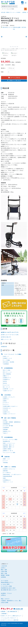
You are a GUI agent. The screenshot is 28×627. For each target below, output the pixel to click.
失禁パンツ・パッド (8, 481)
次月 (24, 487)
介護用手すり (7, 379)
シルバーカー (7, 385)
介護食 (5, 420)
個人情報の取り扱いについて (9, 589)
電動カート (6, 375)
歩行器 (5, 383)
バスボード (6, 402)
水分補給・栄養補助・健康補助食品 (12, 422)
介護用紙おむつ (7, 480)
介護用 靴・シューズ (8, 388)
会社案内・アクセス (6, 593)
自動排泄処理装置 (8, 476)
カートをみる (4, 580)
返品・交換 (4, 573)
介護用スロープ (7, 377)
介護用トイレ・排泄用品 (10, 466)
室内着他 (6, 462)
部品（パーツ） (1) (6, 339)
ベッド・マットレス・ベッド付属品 (12, 354)
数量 (2, 72)
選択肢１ (3, 68)
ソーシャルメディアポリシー (8, 618)
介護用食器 (6, 427)
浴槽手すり (6, 398)
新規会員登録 (4, 582)
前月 (4, 487)
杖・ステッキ (7, 387)
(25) (9, 332)
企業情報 (3, 611)
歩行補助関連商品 (8, 368)
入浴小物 (6, 410)
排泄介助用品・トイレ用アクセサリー (13, 474)
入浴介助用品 (7, 394)
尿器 (5, 478)
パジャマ (6, 460)
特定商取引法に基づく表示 (8, 588)
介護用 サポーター (8, 390)
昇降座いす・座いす (8, 450)
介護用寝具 (6, 363)
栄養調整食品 (7, 423)
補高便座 (6, 470)
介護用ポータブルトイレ (9, 468)
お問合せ (3, 595)
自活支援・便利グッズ (9, 445)
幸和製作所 (4, 346)
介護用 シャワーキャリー (10, 413)
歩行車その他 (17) (6, 337)
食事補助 (6, 429)
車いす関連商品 (7, 374)
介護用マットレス (8, 358)
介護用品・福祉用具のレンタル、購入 (11, 600)
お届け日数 (4, 571)
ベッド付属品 (7, 360)
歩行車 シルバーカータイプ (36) (9, 334)
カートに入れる (15, 77)
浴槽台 (5, 400)
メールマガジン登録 (6, 586)
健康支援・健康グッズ (9, 446)
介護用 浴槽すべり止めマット (11, 406)
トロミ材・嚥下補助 (8, 425)
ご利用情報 (4, 613)
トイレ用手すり (7, 472)
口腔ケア (6, 433)
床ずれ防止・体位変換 (9, 362)
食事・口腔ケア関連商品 (10, 418)
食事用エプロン (7, 431)
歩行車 (5, 381)
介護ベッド (6, 356)
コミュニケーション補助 (9, 452)
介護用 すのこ (7, 411)
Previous (1, 36)
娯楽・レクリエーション (9, 443)
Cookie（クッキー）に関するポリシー (11, 615)
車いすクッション (8, 372)
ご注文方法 (4, 566)
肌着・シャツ (7, 458)
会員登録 (3, 577)
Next (26, 36)
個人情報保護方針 (12, 611)
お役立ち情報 (4, 602)
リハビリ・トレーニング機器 (10, 439)
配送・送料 (4, 569)
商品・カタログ (5, 598)
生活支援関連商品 (8, 437)
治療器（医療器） (8, 448)
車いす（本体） (7, 370)
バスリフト (6, 404)
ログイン (11, 582)
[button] (22, 3)
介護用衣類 (7, 456)
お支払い (3, 567)
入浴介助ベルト (7, 408)
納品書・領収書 (5, 575)
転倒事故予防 (7, 441)
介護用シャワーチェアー (9, 397)
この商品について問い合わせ (14, 80)
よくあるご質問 (5, 584)
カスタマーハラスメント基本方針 (10, 620)
